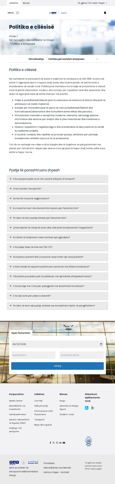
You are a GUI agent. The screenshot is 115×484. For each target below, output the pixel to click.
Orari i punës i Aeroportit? (27, 188)
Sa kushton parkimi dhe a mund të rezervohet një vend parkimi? (48, 257)
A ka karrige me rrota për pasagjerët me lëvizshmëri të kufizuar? (48, 286)
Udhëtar (13, 3)
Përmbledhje (36, 59)
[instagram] (57, 443)
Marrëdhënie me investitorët (17, 407)
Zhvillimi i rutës (67, 414)
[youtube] (64, 443)
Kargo (62, 400)
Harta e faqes (51, 472)
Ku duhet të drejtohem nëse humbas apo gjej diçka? (41, 237)
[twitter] (54, 443)
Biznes (26, 3)
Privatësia (49, 463)
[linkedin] (60, 443)
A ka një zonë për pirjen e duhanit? (32, 295)
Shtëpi (12, 36)
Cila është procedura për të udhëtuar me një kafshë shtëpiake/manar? (52, 276)
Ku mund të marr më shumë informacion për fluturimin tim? (46, 208)
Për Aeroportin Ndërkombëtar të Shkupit (31, 40)
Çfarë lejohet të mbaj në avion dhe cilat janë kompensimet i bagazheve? (53, 227)
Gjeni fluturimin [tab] (20, 333)
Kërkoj (57, 366)
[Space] (57, 13)
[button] (105, 12)
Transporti (39, 419)
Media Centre (15, 400)
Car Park (38, 400)
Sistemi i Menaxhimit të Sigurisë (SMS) (19, 421)
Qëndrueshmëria (17, 414)
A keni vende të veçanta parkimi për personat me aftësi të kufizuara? (51, 266)
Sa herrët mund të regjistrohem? (31, 198)
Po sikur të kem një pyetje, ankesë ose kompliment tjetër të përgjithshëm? (54, 305)
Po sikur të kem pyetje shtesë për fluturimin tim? (39, 218)
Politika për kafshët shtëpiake (66, 59)
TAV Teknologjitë (94, 469)
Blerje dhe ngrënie (43, 424)
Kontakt (64, 472)
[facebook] (50, 443)
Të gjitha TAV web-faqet (91, 3)
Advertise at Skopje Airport (69, 407)
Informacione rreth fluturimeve (43, 413)
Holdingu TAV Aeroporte (15, 430)
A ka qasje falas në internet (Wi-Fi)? (32, 247)
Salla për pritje (41, 405)
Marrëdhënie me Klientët (57, 467)
